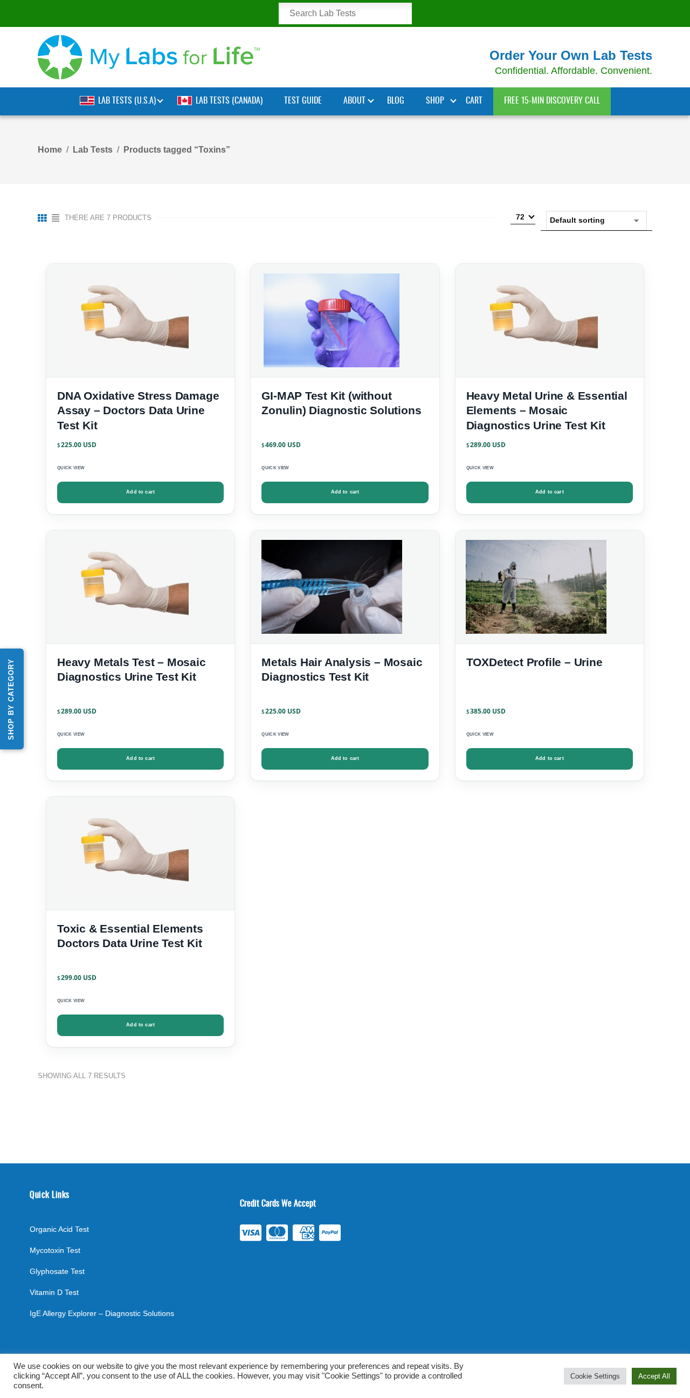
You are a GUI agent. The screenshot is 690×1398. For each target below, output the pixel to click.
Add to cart (140, 492)
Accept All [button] (654, 1376)
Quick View (71, 467)
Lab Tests (93, 149)
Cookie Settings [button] (595, 1376)
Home (50, 149)
